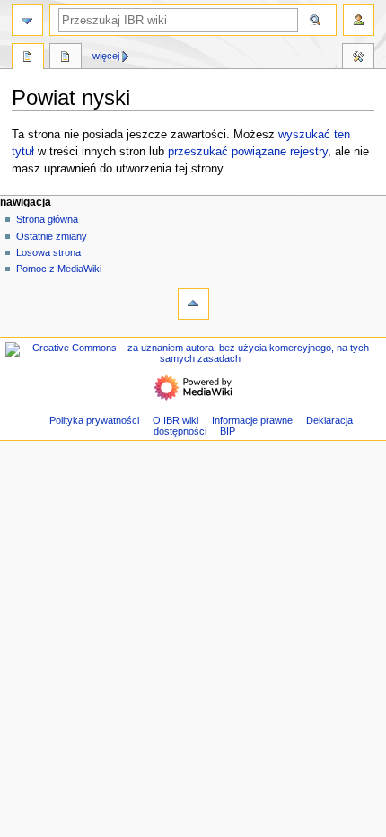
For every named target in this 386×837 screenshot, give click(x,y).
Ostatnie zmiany (51, 236)
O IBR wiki (175, 420)
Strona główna (47, 219)
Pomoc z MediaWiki (58, 268)
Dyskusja (65, 58)
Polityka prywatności (94, 420)
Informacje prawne (252, 420)
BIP (227, 431)
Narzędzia (358, 58)
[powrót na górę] (193, 304)
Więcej (105, 55)
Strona (28, 58)
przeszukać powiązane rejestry (248, 151)
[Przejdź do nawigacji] (27, 20)
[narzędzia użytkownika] (358, 20)
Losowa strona (48, 252)
